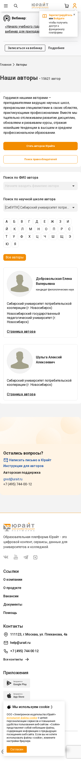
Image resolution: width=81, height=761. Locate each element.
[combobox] (40, 186)
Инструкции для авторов (23, 466)
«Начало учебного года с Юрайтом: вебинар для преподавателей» (32, 29)
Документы (12, 604)
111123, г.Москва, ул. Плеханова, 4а (38, 634)
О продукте (12, 588)
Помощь (10, 613)
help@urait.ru (20, 643)
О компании (12, 580)
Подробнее (56, 48)
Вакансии (10, 596)
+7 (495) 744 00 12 (24, 651)
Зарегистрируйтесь (60, 15)
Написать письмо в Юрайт (30, 460)
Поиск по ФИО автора (20, 177)
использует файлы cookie (22, 717)
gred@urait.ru (12, 479)
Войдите (59, 18)
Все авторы (15, 257)
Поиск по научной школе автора (29, 199)
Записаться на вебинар (25, 48)
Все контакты (13, 659)
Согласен (16, 749)
